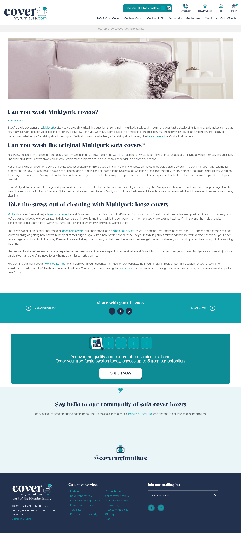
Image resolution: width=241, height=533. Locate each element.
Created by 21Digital (22, 519)
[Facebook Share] (112, 311)
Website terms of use (116, 510)
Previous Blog (45, 308)
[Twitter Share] (120, 311)
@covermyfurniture (120, 458)
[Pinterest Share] (129, 311)
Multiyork (13, 214)
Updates (74, 492)
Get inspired (193, 18)
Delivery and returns (81, 496)
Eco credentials (113, 492)
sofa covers (156, 136)
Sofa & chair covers (109, 18)
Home (99, 29)
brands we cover (57, 214)
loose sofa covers (72, 231)
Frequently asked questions (85, 501)
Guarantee (75, 510)
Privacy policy (112, 505)
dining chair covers (122, 231)
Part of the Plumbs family (83, 514)
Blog (106, 29)
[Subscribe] (214, 495)
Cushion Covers (134, 18)
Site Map (110, 514)
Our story (211, 18)
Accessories (175, 18)
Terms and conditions (116, 501)
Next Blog (198, 308)
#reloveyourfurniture (140, 414)
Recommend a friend (81, 505)
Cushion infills (156, 18)
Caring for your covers (117, 496)
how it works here (54, 263)
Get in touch (228, 18)
